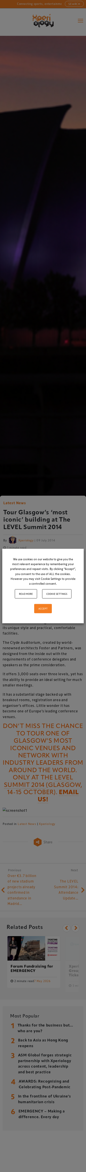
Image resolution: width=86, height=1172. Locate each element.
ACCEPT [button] (43, 608)
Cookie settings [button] (56, 593)
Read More (26, 593)
